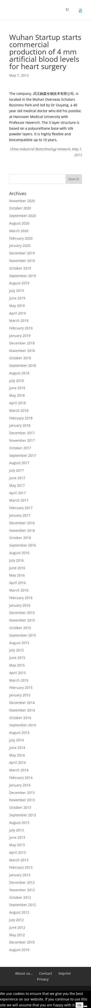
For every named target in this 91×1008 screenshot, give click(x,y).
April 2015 (17, 672)
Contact (45, 973)
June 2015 (17, 657)
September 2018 (22, 365)
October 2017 (20, 448)
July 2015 (16, 650)
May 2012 (17, 935)
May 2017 (17, 485)
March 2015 (18, 680)
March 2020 (18, 230)
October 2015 (20, 627)
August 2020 (19, 223)
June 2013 (17, 837)
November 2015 (22, 620)
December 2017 (22, 433)
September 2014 (22, 725)
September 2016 (22, 545)
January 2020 (19, 245)
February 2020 (21, 238)
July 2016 (16, 560)
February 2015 (21, 687)
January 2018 (19, 425)
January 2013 (19, 875)
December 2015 (22, 612)
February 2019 (21, 328)
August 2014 (19, 732)
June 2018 (17, 388)
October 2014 (20, 717)
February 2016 (21, 597)
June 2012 (17, 927)
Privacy (43, 979)
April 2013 (17, 852)
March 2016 (18, 590)
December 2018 (22, 343)
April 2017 (17, 493)
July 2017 (16, 470)
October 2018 (20, 358)
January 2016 (19, 605)
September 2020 (22, 215)
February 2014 (21, 777)
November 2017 (22, 440)
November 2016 (22, 530)
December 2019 (22, 253)
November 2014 (22, 710)
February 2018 (21, 418)
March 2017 (18, 500)
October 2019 (20, 268)
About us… (24, 973)
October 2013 (20, 807)
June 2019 (17, 298)
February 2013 (21, 867)
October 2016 (20, 537)
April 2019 (17, 313)
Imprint (64, 973)
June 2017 (17, 478)
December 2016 (22, 523)
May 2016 (17, 575)
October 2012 (20, 897)
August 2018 (19, 373)
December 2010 (22, 942)
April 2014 (17, 762)
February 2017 (21, 507)
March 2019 (18, 320)
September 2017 (22, 455)
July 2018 (16, 380)
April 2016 (17, 582)
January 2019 (19, 335)
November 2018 (22, 350)
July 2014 (16, 740)
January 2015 (19, 695)
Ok (79, 1005)
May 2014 (17, 755)
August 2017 (19, 462)
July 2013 (16, 830)
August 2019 (19, 283)
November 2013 (22, 800)
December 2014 (22, 702)
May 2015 (17, 665)
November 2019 (22, 260)
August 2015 (19, 642)
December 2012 (22, 882)
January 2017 (19, 515)
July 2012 (16, 920)
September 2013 (22, 815)
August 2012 (19, 912)
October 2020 (20, 208)
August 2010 (19, 949)
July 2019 (16, 290)
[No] (85, 1006)
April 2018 (17, 403)
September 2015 (22, 635)
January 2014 (19, 785)
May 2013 (17, 845)
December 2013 (22, 792)
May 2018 (17, 395)
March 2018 (18, 410)
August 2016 (19, 552)
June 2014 (17, 747)
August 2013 (19, 822)
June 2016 (17, 568)
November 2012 (22, 890)
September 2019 (22, 275)
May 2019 (17, 305)
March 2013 (18, 860)
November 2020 (22, 200)
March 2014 (18, 770)
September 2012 (22, 904)
